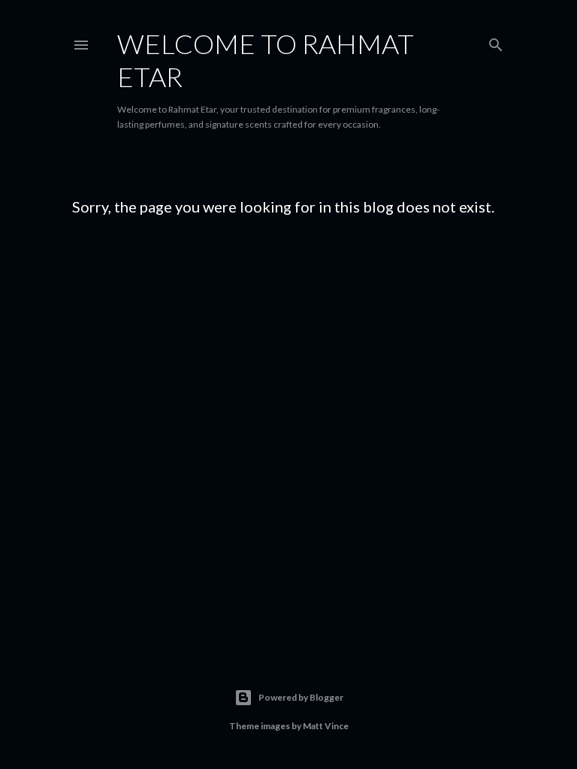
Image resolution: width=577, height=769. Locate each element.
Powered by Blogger (300, 697)
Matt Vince (326, 725)
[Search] (496, 41)
